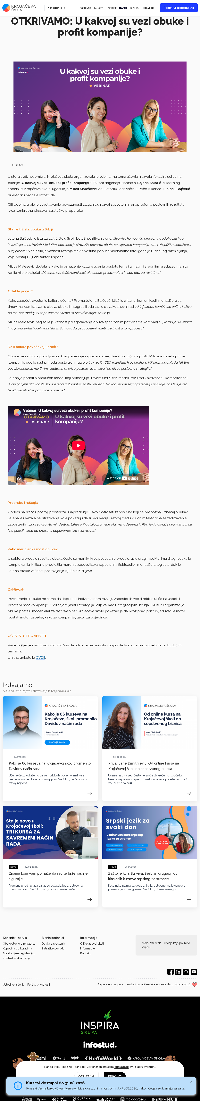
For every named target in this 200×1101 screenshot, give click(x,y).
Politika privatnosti (38, 984)
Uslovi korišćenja (13, 984)
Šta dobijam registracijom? (20, 953)
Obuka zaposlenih (53, 943)
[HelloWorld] (103, 1058)
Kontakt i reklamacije (16, 958)
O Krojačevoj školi (92, 943)
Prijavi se (148, 7)
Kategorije (55, 7)
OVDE (40, 657)
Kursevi (98, 7)
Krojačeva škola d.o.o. (160, 984)
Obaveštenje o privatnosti (20, 943)
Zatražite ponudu (53, 948)
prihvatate (121, 1066)
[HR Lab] (75, 1058)
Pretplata (116, 7)
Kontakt (85, 953)
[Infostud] (99, 1045)
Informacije (87, 948)
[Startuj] (59, 1058)
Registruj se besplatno (179, 7)
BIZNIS (134, 7)
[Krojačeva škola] (146, 1058)
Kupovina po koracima (17, 948)
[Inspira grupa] (100, 1021)
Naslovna (85, 7)
